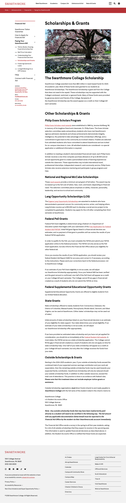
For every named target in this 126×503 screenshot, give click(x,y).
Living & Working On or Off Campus (25, 70)
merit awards (55, 182)
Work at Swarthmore (102, 489)
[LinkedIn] (13, 469)
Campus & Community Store (74, 472)
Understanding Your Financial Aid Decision (25, 56)
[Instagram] (6, 469)
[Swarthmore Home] (15, 452)
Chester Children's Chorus (74, 487)
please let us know (28, 477)
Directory (68, 492)
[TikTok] (21, 469)
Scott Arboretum (101, 474)
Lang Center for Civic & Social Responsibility (105, 458)
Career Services (70, 482)
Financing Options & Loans (24, 65)
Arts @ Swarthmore (71, 462)
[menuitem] (41, 4)
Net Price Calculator (25, 52)
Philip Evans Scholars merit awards (58, 125)
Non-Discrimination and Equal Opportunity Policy (22, 489)
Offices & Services (101, 469)
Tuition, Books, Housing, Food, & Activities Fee (25, 48)
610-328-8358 (19, 101)
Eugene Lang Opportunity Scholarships (63, 201)
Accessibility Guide (20, 105)
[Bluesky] (25, 469)
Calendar (68, 467)
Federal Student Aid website (95, 337)
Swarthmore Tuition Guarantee (22, 31)
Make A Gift (99, 464)
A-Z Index (68, 457)
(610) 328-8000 (10, 464)
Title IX (97, 479)
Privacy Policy (10, 482)
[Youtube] (17, 469)
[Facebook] (9, 469)
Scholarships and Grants (26, 60)
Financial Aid (20, 24)
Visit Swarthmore (101, 484)
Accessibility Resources (13, 485)
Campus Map (69, 477)
